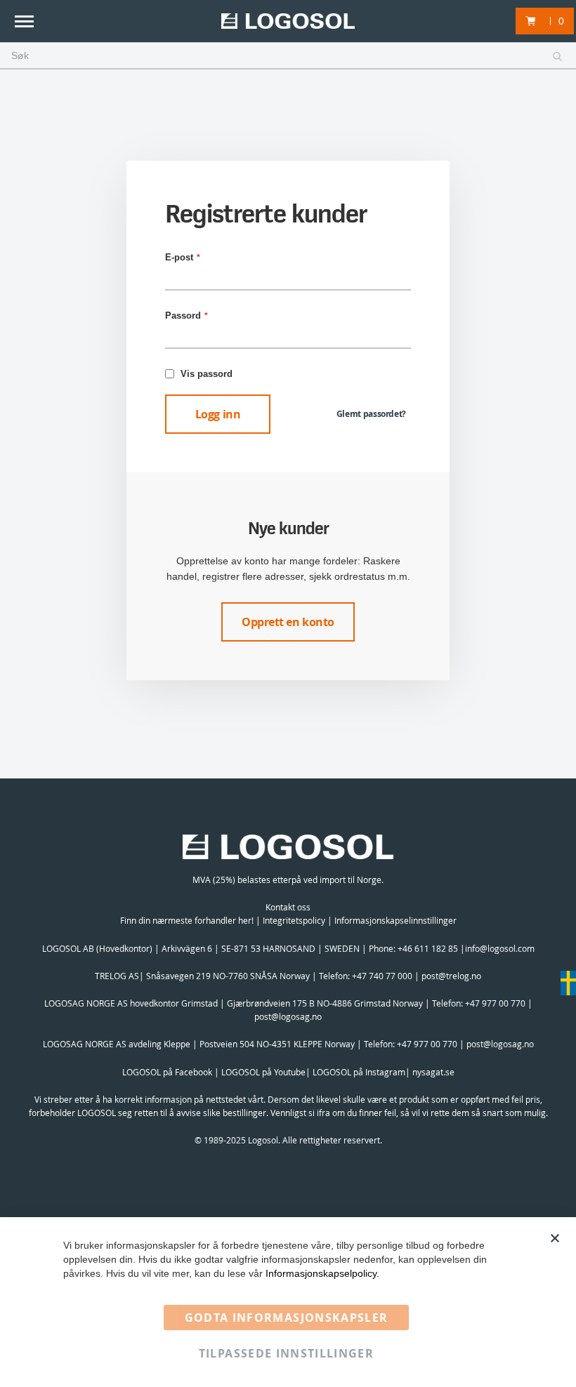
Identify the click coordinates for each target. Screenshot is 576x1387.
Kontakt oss (288, 906)
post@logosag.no (288, 1016)
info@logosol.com (500, 948)
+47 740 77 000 (382, 975)
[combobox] (288, 56)
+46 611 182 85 (428, 948)
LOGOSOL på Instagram (359, 1071)
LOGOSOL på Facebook (167, 1071)
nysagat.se (433, 1071)
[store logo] (288, 21)
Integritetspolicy (294, 920)
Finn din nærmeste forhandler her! (187, 920)
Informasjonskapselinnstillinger (395, 920)
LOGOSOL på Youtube (263, 1071)
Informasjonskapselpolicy (321, 1273)
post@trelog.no (451, 975)
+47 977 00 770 (495, 1003)
